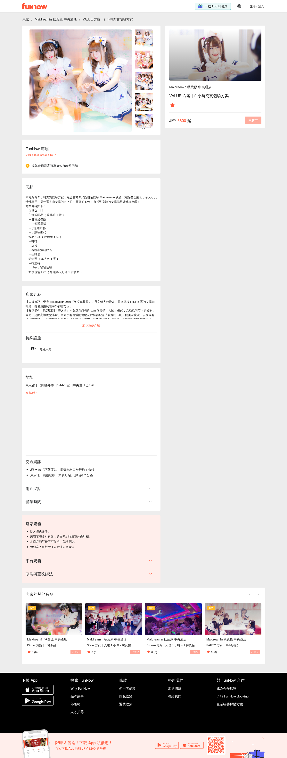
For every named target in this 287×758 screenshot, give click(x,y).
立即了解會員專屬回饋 (39, 155)
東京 (25, 19)
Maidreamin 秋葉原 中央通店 (56, 19)
